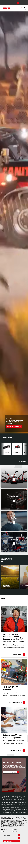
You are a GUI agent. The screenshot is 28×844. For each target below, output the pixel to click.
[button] (24, 8)
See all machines (22, 461)
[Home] (6, 8)
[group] (6, 449)
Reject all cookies (7, 835)
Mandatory (5, 829)
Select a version (13, 3)
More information (17, 654)
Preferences (5, 832)
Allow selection (7, 838)
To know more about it (10, 772)
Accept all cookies (8, 841)
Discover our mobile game (15, 702)
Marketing (15, 832)
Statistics (15, 829)
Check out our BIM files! (16, 750)
